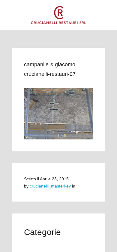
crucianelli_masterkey (50, 186)
